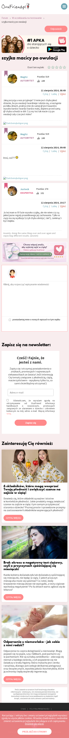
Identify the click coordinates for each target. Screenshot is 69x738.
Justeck (24, 189)
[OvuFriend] (15, 8)
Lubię (54, 94)
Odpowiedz (56, 28)
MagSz (24, 77)
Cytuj (45, 94)
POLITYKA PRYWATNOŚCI (39, 709)
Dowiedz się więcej (34, 723)
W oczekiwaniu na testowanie (27, 17)
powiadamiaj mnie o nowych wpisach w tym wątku (36, 319)
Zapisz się (30, 422)
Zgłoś (63, 94)
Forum (5, 17)
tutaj (9, 413)
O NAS (23, 709)
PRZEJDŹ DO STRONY (34, 731)
